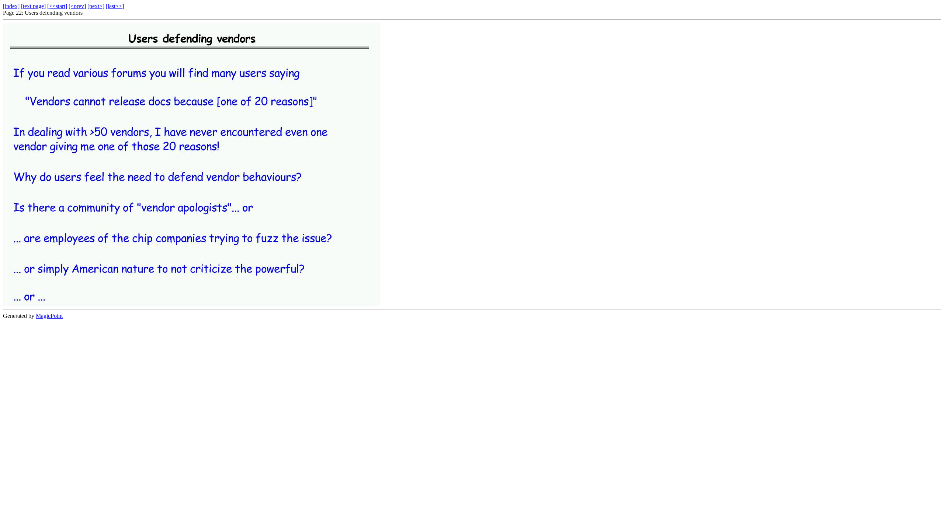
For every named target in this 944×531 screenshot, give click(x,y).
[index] (11, 6)
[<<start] (57, 6)
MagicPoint (49, 316)
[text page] (33, 6)
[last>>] (115, 6)
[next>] (95, 6)
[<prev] (77, 6)
